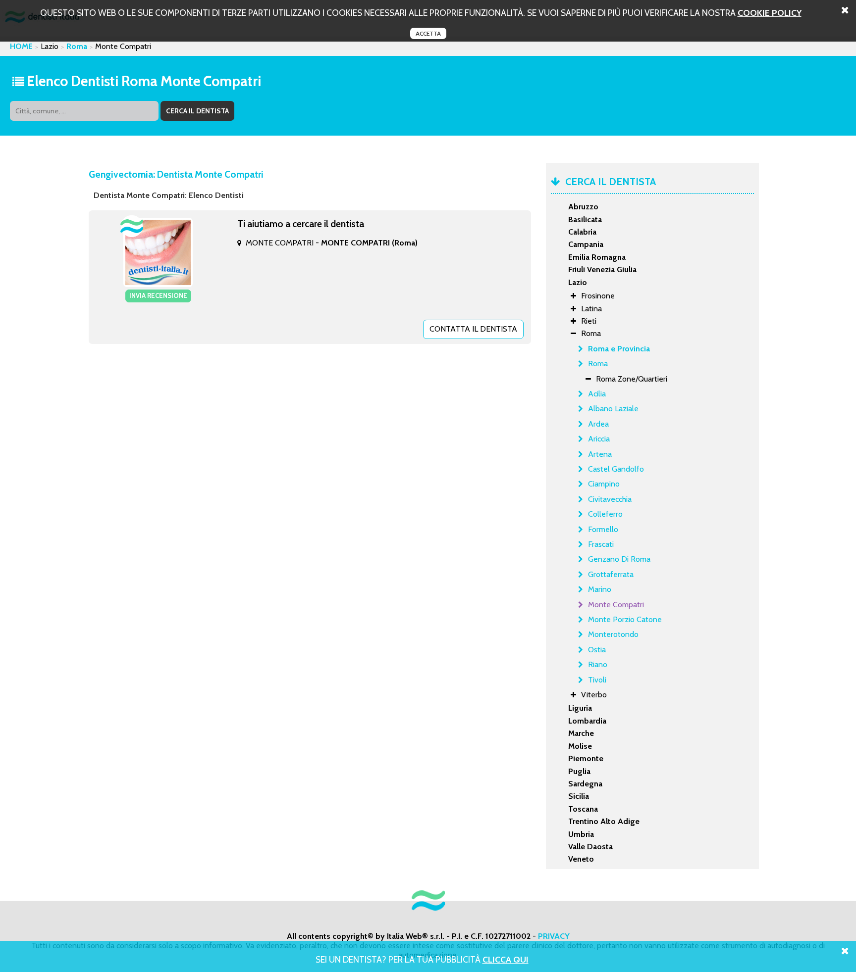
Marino (599, 589)
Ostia (597, 649)
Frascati (601, 544)
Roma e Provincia (619, 348)
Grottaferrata (611, 574)
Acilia (597, 393)
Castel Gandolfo (616, 469)
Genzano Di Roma (619, 559)
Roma (76, 46)
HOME (21, 46)
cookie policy (770, 12)
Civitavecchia (610, 499)
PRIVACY (554, 936)
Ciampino (604, 483)
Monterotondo (613, 634)
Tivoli (597, 679)
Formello (603, 529)
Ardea (598, 424)
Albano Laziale (613, 408)
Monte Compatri (616, 604)
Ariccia (599, 438)
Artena (600, 454)
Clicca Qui (505, 959)
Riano (597, 664)
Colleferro (605, 514)
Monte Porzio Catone (625, 619)
